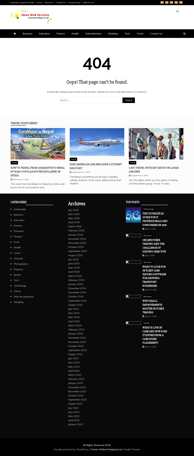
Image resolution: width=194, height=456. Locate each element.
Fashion (18, 225)
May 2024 (74, 317)
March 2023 (75, 374)
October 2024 (76, 296)
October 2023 (76, 346)
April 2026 (74, 222)
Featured (18, 231)
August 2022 (75, 403)
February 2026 (76, 230)
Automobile (20, 209)
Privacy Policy (74, 2)
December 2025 (77, 238)
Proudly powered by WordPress (71, 449)
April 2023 (74, 370)
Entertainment (93, 33)
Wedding (113, 33)
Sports (17, 274)
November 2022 (77, 391)
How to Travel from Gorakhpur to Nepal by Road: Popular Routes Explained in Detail (38, 171)
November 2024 (77, 292)
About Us (49, 2)
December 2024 (77, 288)
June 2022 (74, 412)
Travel (140, 33)
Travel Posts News (24, 123)
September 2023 (77, 350)
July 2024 (73, 308)
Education (44, 33)
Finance (60, 33)
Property (18, 269)
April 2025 (74, 271)
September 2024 (77, 300)
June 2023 (74, 362)
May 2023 (74, 366)
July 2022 (73, 407)
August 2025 (75, 255)
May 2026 (74, 218)
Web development (24, 296)
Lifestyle (18, 258)
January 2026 (75, 234)
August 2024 (75, 304)
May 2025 (74, 267)
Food (16, 241)
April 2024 (74, 321)
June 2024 (74, 312)
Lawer (17, 252)
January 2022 (75, 424)
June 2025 (74, 263)
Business (27, 33)
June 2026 (74, 214)
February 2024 (76, 329)
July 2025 (73, 259)
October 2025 (76, 246)
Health (75, 33)
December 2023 (77, 337)
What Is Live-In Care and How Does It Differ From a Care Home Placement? (154, 335)
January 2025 (75, 284)
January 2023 (75, 383)
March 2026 (75, 226)
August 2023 (75, 354)
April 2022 (74, 420)
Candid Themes (131, 449)
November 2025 (77, 242)
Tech (127, 33)
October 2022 (76, 395)
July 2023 (73, 358)
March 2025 (75, 275)
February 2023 (76, 378)
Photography (21, 263)
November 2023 (77, 341)
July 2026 (73, 209)
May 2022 (74, 416)
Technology (20, 285)
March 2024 (75, 325)
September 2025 (77, 251)
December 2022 (77, 387)
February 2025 (76, 280)
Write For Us (88, 2)
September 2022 (77, 399)
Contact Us (61, 2)
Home (39, 2)
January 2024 (75, 333)
